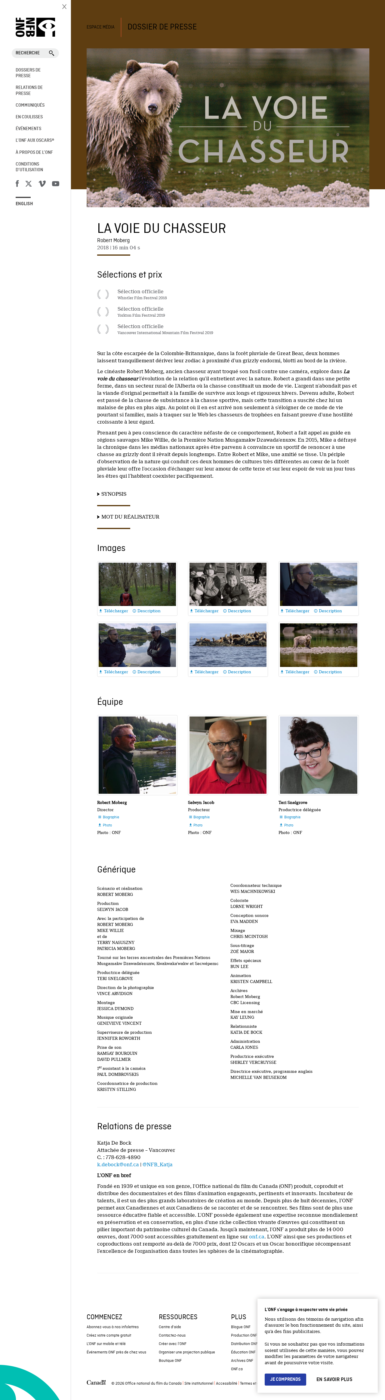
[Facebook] (17, 184)
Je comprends (285, 1379)
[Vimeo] (42, 184)
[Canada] (96, 1384)
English (24, 204)
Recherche (28, 53)
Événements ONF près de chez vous (116, 1352)
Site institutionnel (198, 1383)
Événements (28, 128)
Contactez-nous (172, 1335)
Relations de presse (29, 90)
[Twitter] (28, 184)
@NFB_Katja (158, 1164)
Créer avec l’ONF (172, 1344)
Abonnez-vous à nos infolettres (113, 1327)
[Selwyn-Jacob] (228, 755)
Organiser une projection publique (187, 1352)
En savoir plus (334, 1379)
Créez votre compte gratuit (109, 1335)
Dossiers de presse (28, 73)
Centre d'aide (170, 1327)
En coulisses (29, 117)
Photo (105, 825)
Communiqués (30, 105)
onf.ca (256, 1237)
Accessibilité (226, 1383)
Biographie (108, 817)
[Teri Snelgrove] (318, 755)
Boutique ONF (170, 1360)
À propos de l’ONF (34, 152)
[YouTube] (55, 184)
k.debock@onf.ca (118, 1164)
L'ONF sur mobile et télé (106, 1344)
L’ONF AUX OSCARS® (35, 140)
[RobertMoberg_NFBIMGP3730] (137, 755)
